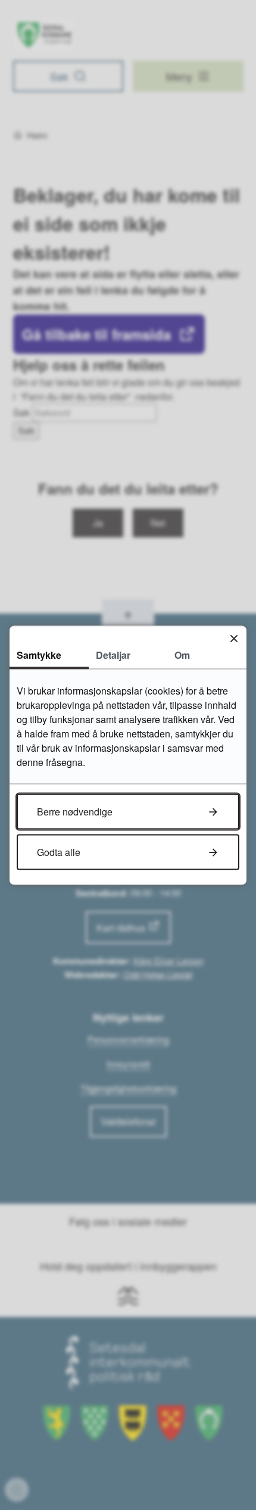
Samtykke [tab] (39, 654)
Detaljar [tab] (113, 654)
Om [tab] (182, 654)
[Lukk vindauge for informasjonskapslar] (234, 638)
